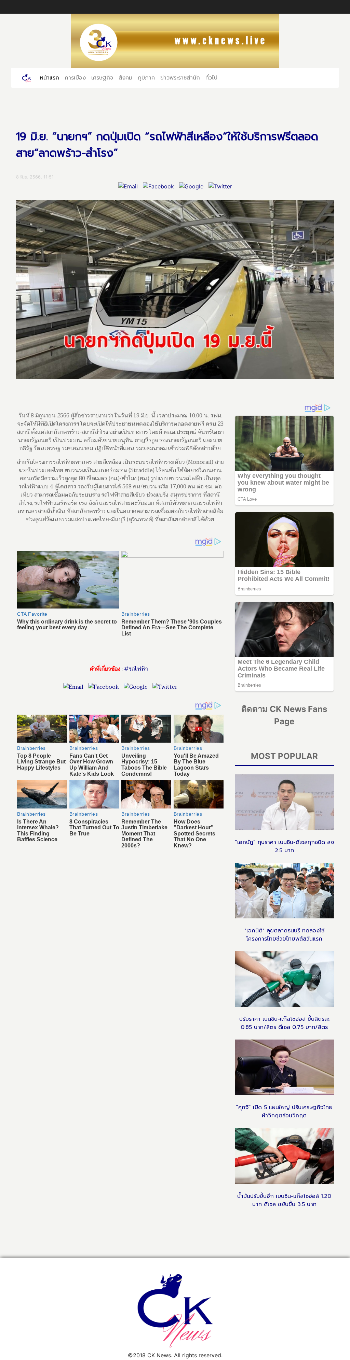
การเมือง (75, 78)
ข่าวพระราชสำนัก (180, 78)
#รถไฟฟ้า (136, 669)
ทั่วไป (211, 78)
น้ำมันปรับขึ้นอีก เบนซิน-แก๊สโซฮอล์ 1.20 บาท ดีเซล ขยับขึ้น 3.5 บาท (284, 1200)
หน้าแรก (51, 78)
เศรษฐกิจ (102, 78)
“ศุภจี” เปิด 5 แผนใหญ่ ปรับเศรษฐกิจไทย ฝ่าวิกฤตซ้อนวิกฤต (284, 1111)
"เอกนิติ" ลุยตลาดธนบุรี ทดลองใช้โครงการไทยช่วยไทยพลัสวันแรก (284, 935)
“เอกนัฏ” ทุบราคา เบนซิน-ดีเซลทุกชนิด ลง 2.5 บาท (284, 846)
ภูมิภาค (146, 78)
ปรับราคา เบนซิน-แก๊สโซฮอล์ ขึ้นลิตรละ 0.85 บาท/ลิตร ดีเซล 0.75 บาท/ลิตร (284, 1023)
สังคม (125, 78)
